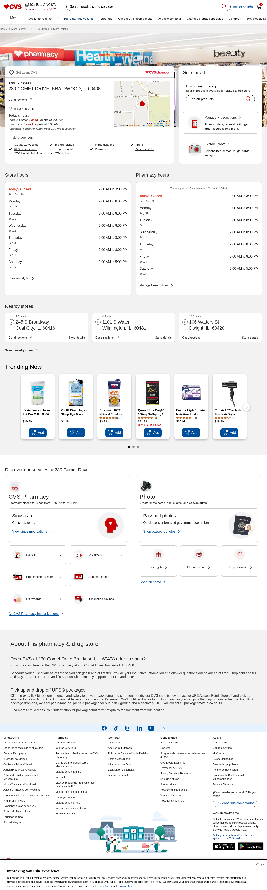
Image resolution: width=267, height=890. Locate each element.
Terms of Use (124, 885)
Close (260, 864)
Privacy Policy (103, 885)
